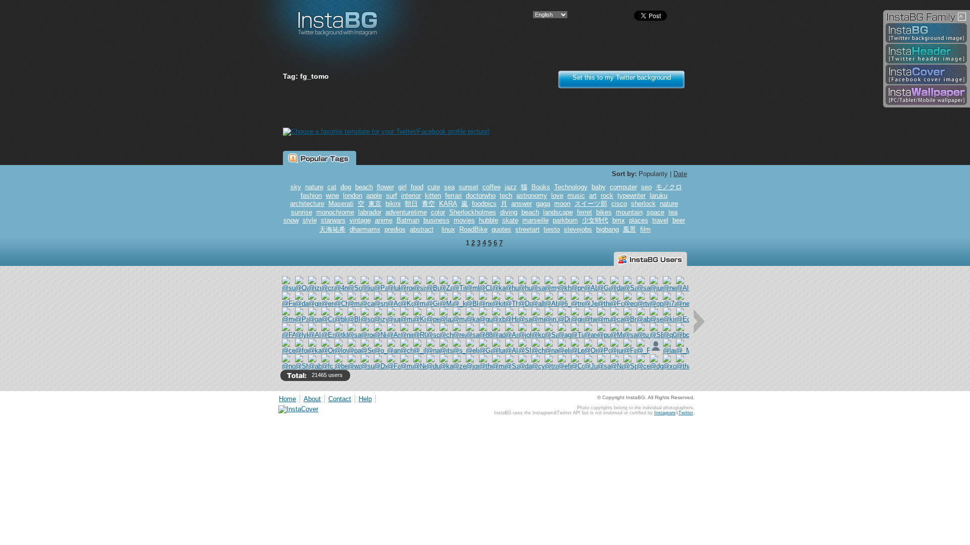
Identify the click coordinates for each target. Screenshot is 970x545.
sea (449, 187)
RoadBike (473, 229)
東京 (374, 203)
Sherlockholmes (472, 212)
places (638, 220)
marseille (535, 220)
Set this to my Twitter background (621, 77)
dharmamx (365, 229)
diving (508, 212)
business (436, 220)
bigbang (607, 229)
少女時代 (595, 220)
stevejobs (578, 229)
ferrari (453, 195)
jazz (511, 187)
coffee (491, 187)
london (352, 195)
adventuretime (406, 212)
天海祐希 (332, 229)
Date (680, 174)
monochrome (335, 212)
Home (287, 399)
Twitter (685, 412)
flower (385, 187)
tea (672, 212)
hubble (488, 220)
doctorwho (481, 195)
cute (433, 187)
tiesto (552, 229)
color (438, 212)
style (310, 220)
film (645, 229)
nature (314, 187)
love (557, 195)
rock (607, 195)
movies (464, 220)
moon (562, 203)
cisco (619, 203)
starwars (333, 220)
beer (678, 220)
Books (540, 187)
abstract (421, 229)
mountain (629, 212)
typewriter (631, 195)
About (312, 399)
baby (599, 187)
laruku (658, 195)
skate (510, 220)
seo (646, 187)
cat (331, 187)
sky (295, 187)
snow (291, 220)
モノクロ (669, 187)
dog (346, 187)
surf (391, 195)
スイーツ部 (590, 203)
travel (660, 220)
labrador (369, 212)
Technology (571, 187)
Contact (339, 399)
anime (384, 220)
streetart (527, 229)
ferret (584, 212)
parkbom (565, 220)
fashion (311, 195)
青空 (428, 203)
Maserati (341, 203)
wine (332, 195)
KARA (448, 203)
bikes (604, 212)
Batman (408, 220)
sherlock (643, 203)
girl (402, 187)
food (417, 187)
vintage (360, 220)
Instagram (664, 412)
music (576, 195)
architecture (307, 203)
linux (448, 229)
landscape (558, 212)
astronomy (531, 195)
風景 (629, 229)
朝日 (411, 203)
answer (521, 203)
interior (411, 195)
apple (374, 195)
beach (364, 187)
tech (506, 195)
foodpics (484, 203)
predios (395, 229)
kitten (433, 195)
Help (365, 399)
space (655, 212)
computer (623, 187)
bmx (618, 220)
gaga (543, 203)
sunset (468, 187)
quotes (501, 229)
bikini (393, 203)
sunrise (301, 212)
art (593, 195)
